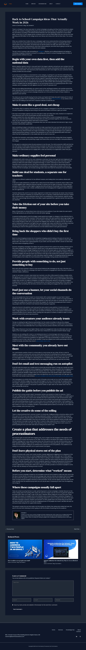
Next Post (77, 529)
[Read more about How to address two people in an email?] (25, 549)
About (51, 3)
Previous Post (9, 529)
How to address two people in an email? (19, 560)
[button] (78, 4)
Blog (25, 25)
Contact (58, 3)
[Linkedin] (76, 636)
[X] (80, 636)
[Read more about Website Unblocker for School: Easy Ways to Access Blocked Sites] (61, 549)
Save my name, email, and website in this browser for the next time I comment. (35, 605)
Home (27, 3)
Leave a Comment (17, 25)
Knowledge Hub (42, 3)
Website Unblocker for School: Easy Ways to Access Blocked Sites (61, 561)
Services (33, 3)
